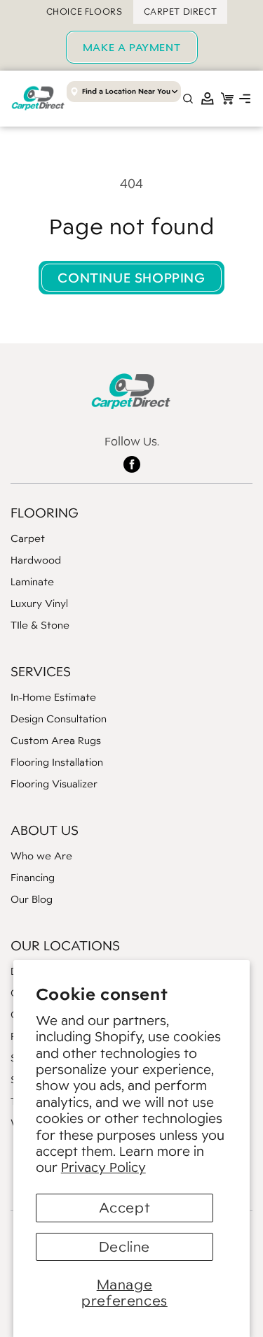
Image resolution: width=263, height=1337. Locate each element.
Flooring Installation (57, 762)
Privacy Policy (103, 1167)
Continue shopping (131, 277)
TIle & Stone (40, 625)
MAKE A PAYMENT (131, 47)
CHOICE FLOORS (84, 11)
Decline (124, 1246)
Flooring (45, 512)
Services (41, 671)
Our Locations (65, 945)
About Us (45, 830)
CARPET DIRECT (180, 11)
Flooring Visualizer (54, 783)
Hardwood (36, 560)
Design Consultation (59, 718)
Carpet (28, 538)
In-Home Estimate (53, 697)
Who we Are (41, 855)
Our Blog (32, 899)
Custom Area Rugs (56, 740)
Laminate (32, 581)
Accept (125, 1207)
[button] (244, 98)
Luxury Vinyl (39, 603)
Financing (33, 877)
